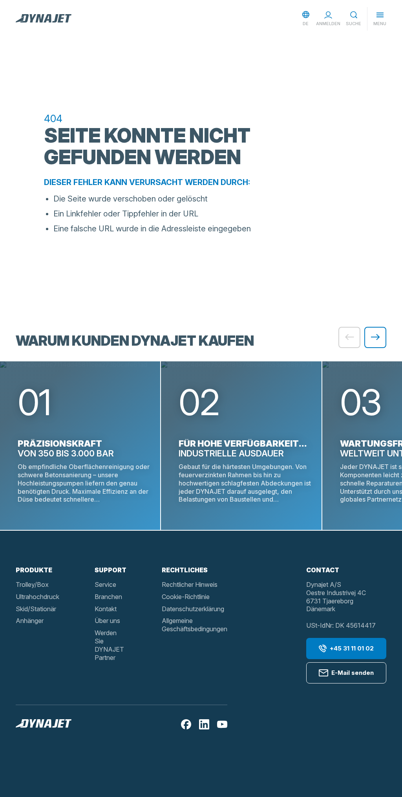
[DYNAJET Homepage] (43, 19)
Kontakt (106, 609)
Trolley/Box (32, 584)
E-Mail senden (352, 672)
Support (110, 570)
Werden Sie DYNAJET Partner (109, 645)
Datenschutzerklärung (193, 609)
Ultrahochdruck (37, 597)
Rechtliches (185, 570)
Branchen (108, 597)
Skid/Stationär (36, 609)
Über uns (107, 621)
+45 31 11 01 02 (352, 648)
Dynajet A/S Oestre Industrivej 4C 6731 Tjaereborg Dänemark (336, 597)
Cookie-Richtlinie (186, 597)
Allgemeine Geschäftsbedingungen (194, 625)
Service (105, 584)
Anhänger (30, 621)
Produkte (34, 570)
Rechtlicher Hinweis (189, 584)
